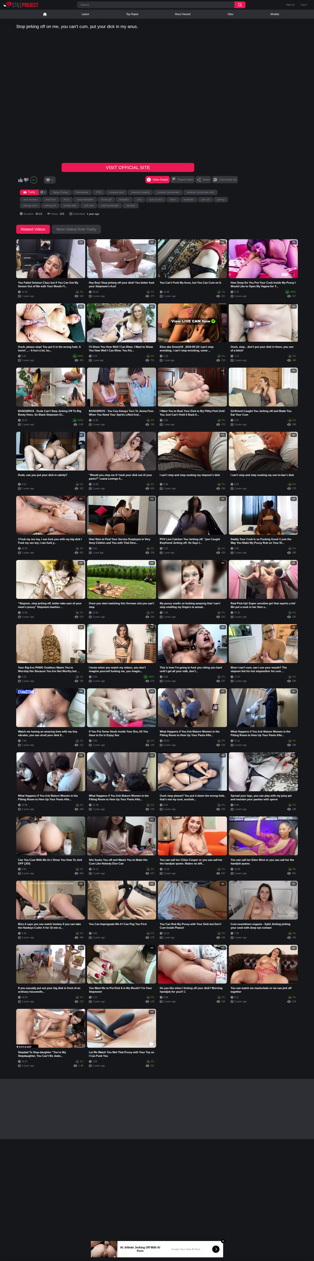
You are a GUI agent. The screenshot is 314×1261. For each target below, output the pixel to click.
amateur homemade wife (200, 192)
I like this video (20, 180)
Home (45, 14)
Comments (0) (227, 179)
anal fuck (51, 199)
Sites (231, 14)
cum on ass (155, 199)
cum (139, 199)
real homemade (109, 205)
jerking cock (30, 205)
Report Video (185, 179)
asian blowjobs (85, 199)
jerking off (50, 205)
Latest (85, 14)
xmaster (130, 205)
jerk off (205, 199)
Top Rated (132, 14)
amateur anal (116, 192)
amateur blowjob (140, 192)
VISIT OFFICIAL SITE (128, 167)
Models (275, 14)
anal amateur (30, 199)
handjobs (189, 199)
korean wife (70, 205)
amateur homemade (168, 192)
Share (206, 179)
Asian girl (106, 199)
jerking (220, 199)
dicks (173, 199)
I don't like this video (26, 180)
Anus (66, 199)
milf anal (88, 205)
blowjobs (124, 199)
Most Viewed (182, 14)
